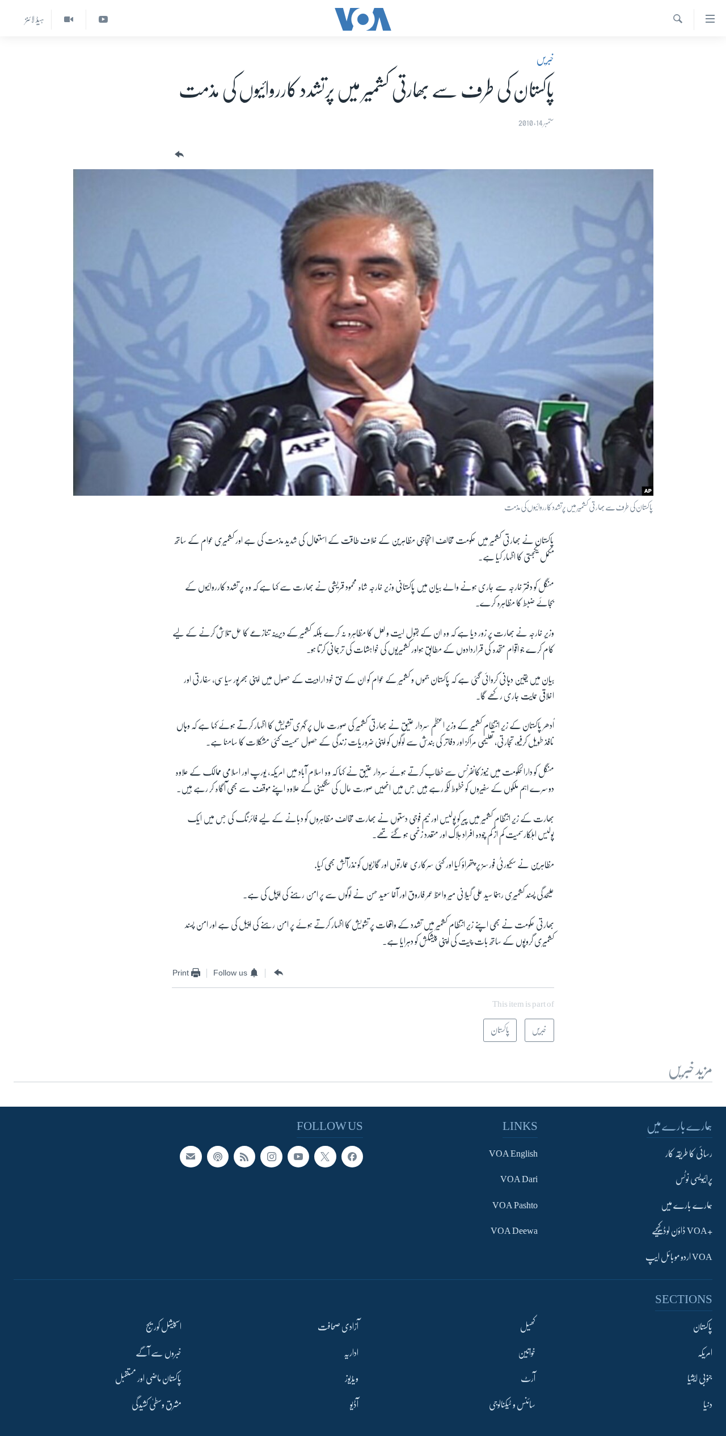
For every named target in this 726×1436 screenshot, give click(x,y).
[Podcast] (218, 1156)
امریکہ (705, 1353)
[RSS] (244, 1156)
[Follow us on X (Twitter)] (325, 1156)
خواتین (526, 1353)
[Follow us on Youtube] (298, 1156)
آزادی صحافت (338, 1327)
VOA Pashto (515, 1205)
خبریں (545, 59)
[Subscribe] (190, 1156)
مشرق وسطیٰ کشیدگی (157, 1404)
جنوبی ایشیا (699, 1379)
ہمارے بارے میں (686, 1205)
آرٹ (528, 1379)
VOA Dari (519, 1179)
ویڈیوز (351, 1379)
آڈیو (354, 1404)
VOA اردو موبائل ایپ (678, 1257)
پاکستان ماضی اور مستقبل (148, 1379)
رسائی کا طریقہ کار (688, 1154)
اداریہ (351, 1353)
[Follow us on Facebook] (352, 1156)
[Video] (68, 20)
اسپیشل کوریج (164, 1327)
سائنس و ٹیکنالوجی (512, 1404)
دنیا (707, 1404)
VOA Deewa (514, 1231)
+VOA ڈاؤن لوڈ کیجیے (682, 1231)
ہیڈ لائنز (34, 19)
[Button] (178, 154)
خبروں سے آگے (159, 1353)
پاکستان (702, 1327)
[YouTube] (103, 20)
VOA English (513, 1154)
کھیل (527, 1327)
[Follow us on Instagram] (271, 1156)
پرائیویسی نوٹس (694, 1179)
